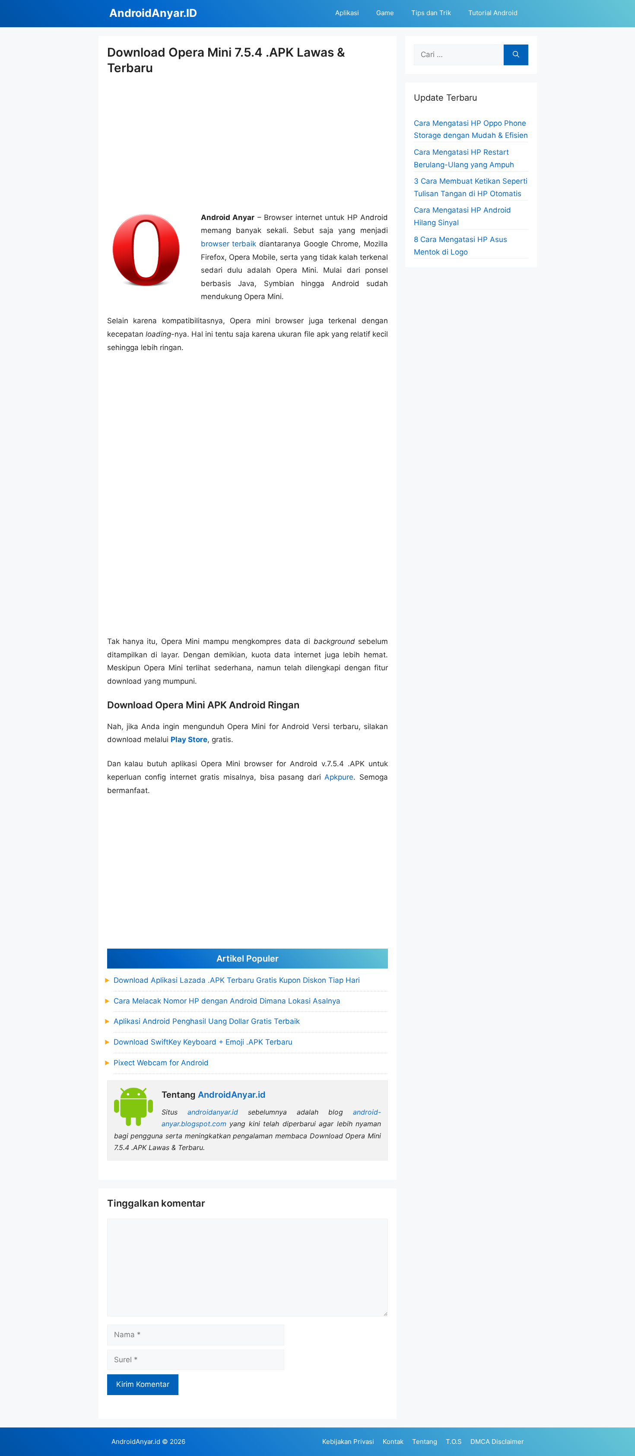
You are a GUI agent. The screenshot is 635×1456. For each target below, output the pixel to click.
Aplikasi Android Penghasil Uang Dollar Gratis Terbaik (207, 1021)
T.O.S (454, 1441)
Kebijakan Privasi (348, 1441)
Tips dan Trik (431, 13)
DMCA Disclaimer (497, 1441)
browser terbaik (229, 243)
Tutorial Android (493, 13)
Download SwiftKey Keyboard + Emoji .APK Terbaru (203, 1042)
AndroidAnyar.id (135, 1441)
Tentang (424, 1441)
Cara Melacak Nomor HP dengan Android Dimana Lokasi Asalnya (227, 1001)
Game (385, 13)
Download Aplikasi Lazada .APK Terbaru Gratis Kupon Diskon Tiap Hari (237, 980)
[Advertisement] (247, 143)
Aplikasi (347, 13)
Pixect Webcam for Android (161, 1062)
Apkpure (338, 777)
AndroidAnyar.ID (153, 12)
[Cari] (516, 55)
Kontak (393, 1441)
